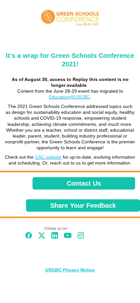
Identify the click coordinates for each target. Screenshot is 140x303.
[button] (30, 237)
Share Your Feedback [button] (83, 205)
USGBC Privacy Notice (70, 269)
